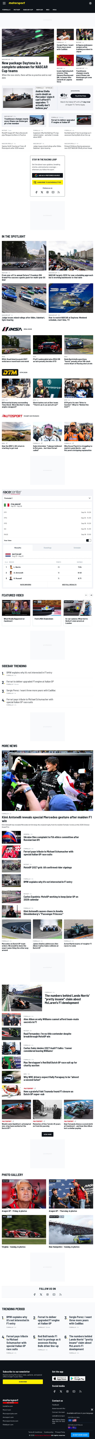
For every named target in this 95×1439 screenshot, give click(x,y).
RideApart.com (8, 1425)
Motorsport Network (43, 1435)
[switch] (88, 540)
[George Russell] (11, 578)
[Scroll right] (91, 595)
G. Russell (18, 578)
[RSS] (58, 192)
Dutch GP (16, 554)
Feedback (55, 1405)
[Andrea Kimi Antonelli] (11, 573)
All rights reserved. (58, 1435)
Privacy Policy (60, 1432)
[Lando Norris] (11, 567)
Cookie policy (48, 1432)
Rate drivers (25, 584)
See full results (69, 584)
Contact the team (58, 1412)
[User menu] (90, 3)
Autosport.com (8, 1417)
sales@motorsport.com (60, 1416)
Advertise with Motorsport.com (63, 1408)
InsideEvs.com (8, 1406)
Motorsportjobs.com (10, 1413)
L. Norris (17, 567)
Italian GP (16, 504)
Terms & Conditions (35, 1432)
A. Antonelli (18, 573)
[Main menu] (4, 3)
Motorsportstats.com (10, 1421)
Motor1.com (7, 1410)
